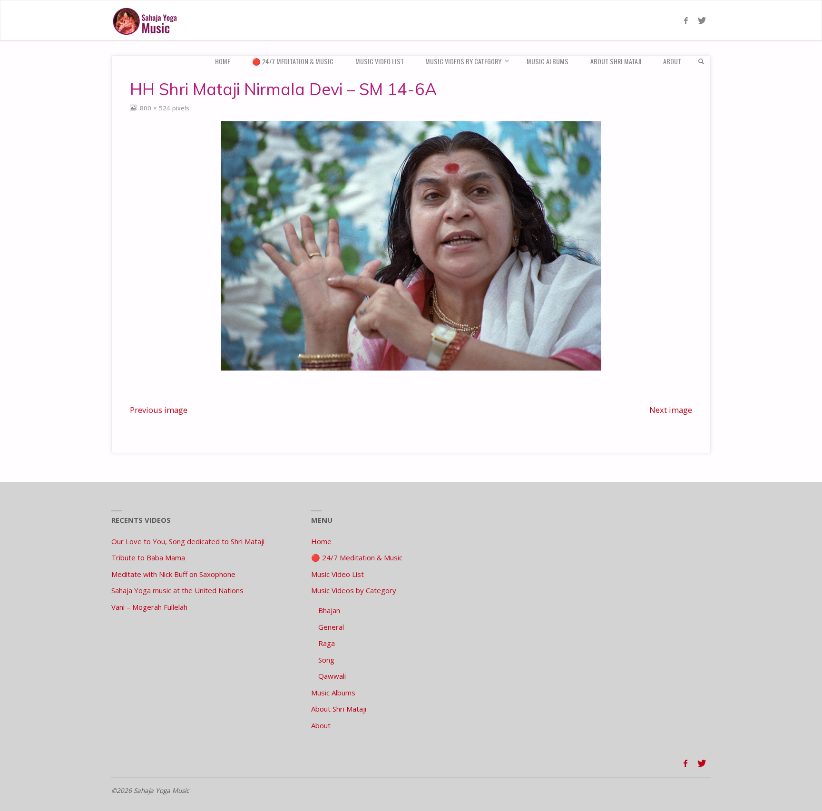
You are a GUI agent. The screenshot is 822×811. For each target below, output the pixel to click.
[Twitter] (702, 20)
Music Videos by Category (353, 590)
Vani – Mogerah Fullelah (149, 607)
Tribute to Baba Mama (148, 557)
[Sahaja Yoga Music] (147, 20)
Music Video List (337, 574)
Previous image (158, 409)
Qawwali (332, 676)
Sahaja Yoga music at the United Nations (177, 590)
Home (321, 541)
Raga (326, 643)
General (331, 627)
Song (326, 659)
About (321, 725)
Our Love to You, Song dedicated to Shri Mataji (187, 541)
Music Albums (333, 692)
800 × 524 (156, 108)
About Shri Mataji (338, 708)
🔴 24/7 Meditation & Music (356, 557)
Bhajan (329, 610)
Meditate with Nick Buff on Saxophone (173, 574)
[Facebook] (686, 20)
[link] (701, 61)
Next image (670, 409)
